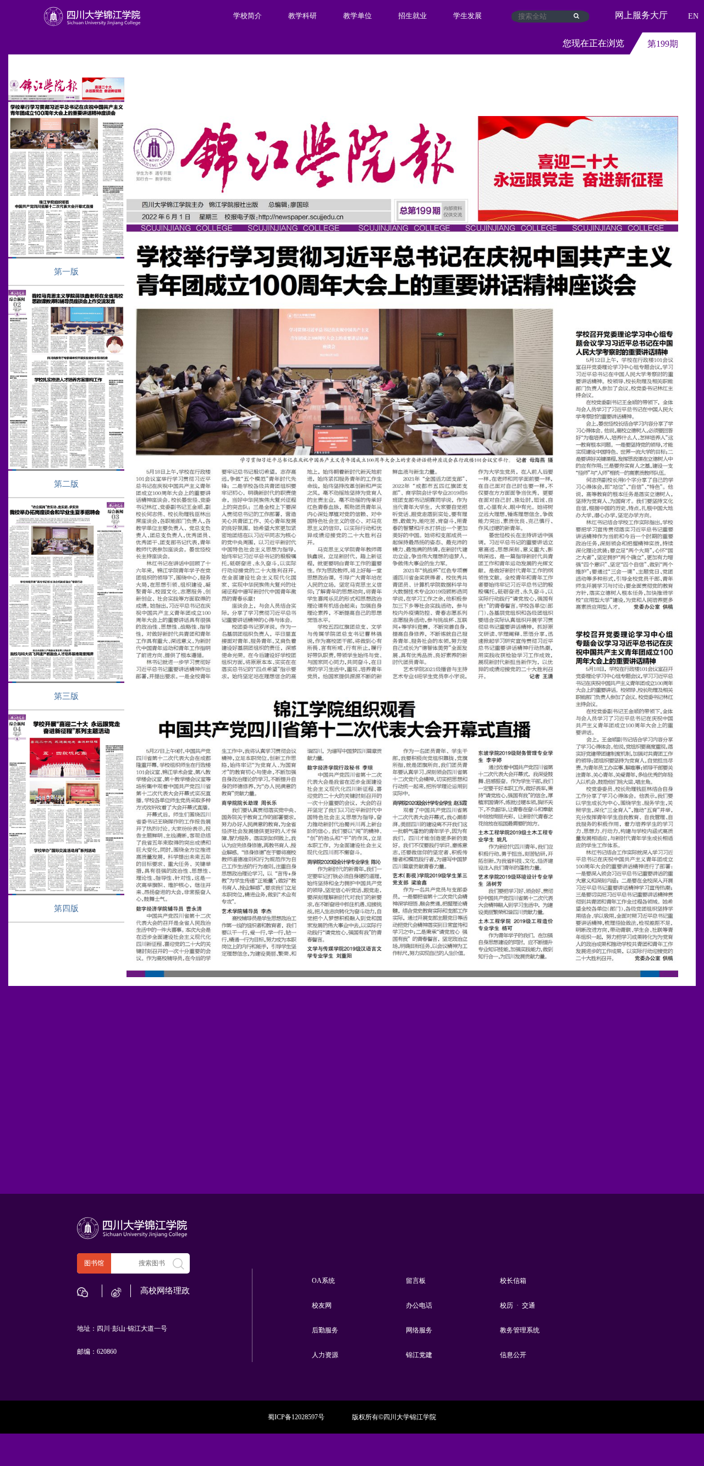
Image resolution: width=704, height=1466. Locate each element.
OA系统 (323, 1281)
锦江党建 (419, 1355)
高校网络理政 (165, 1290)
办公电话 (419, 1305)
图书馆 (94, 1263)
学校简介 (247, 16)
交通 (528, 1305)
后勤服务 (325, 1330)
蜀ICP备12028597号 (296, 1417)
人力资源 (325, 1355)
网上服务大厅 (641, 15)
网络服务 (419, 1330)
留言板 (416, 1281)
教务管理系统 (520, 1330)
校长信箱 (513, 1281)
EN (693, 16)
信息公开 (513, 1355)
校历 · (510, 1305)
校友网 (322, 1305)
